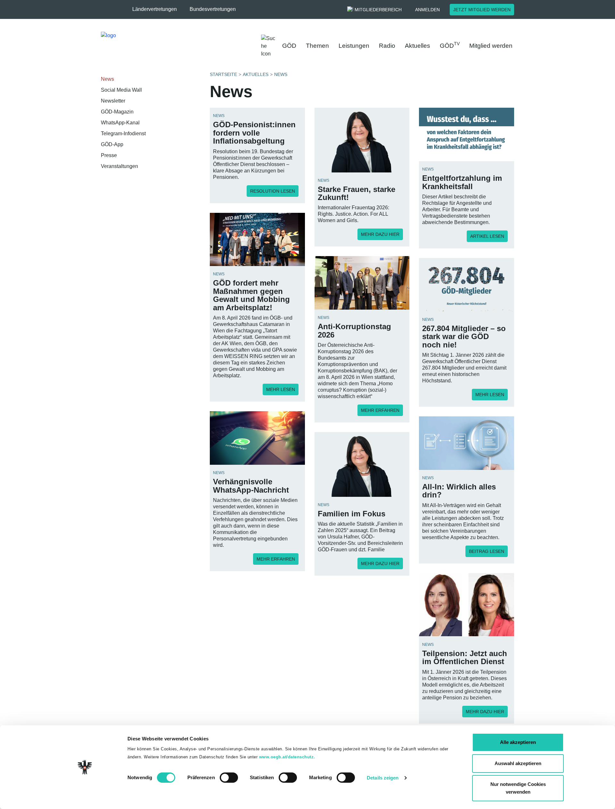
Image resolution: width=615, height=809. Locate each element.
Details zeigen (382, 777)
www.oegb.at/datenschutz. (287, 757)
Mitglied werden (490, 45)
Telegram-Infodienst (123, 133)
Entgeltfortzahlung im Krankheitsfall (462, 182)
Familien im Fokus (351, 513)
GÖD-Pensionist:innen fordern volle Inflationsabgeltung (254, 132)
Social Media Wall (121, 90)
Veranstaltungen (119, 166)
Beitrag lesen (486, 551)
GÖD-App (112, 144)
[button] (157, 9)
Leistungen (354, 45)
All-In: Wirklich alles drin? (459, 490)
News (107, 79)
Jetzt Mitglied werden (482, 9)
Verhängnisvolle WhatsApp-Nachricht (251, 485)
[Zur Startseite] (167, 45)
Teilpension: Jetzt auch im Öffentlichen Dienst (464, 657)
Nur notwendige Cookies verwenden (518, 788)
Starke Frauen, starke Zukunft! (356, 193)
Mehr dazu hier (380, 234)
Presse (109, 155)
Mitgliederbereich (378, 9)
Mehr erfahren (380, 410)
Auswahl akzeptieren (518, 763)
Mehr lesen (280, 389)
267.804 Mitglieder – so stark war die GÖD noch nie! (464, 336)
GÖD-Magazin (117, 111)
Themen (317, 45)
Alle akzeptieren (518, 742)
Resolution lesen (272, 191)
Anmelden (427, 9)
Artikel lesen (487, 236)
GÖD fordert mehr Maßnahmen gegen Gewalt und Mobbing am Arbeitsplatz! (251, 295)
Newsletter (113, 101)
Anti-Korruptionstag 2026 (354, 330)
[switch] (229, 777)
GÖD (289, 45)
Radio (387, 45)
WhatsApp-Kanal (120, 122)
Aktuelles (417, 45)
